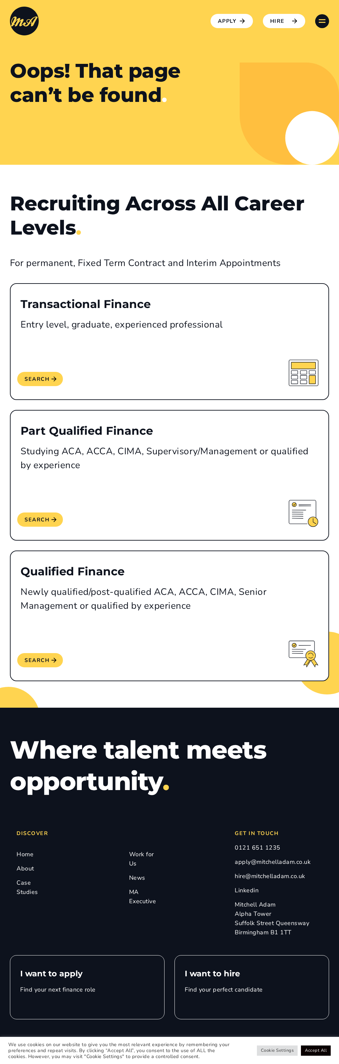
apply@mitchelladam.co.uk (273, 862)
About (25, 868)
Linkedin (247, 890)
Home (25, 854)
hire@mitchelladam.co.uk (270, 876)
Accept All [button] (316, 1050)
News (137, 878)
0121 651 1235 (257, 848)
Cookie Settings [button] (277, 1050)
